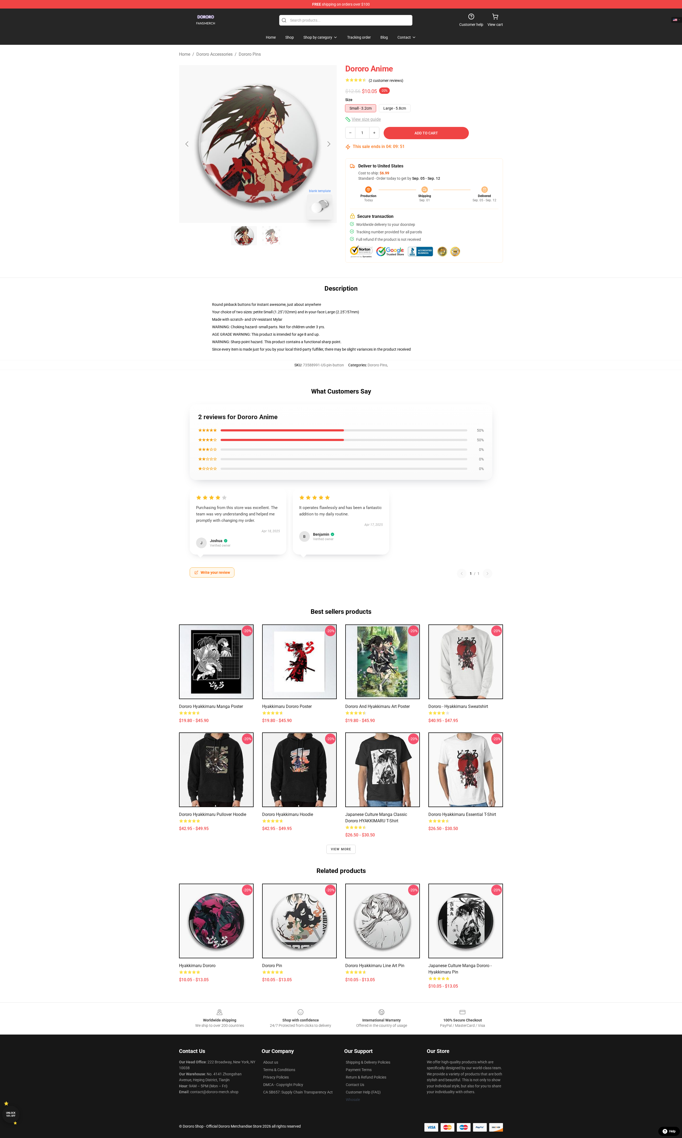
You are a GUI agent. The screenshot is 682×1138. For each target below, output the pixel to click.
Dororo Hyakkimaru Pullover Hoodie (212, 814)
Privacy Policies (276, 1077)
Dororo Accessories (214, 54)
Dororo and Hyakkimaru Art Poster (377, 706)
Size (348, 100)
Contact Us (355, 1085)
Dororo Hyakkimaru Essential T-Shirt (462, 814)
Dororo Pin (272, 965)
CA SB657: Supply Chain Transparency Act (298, 1092)
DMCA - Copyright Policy (283, 1085)
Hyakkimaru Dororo (197, 965)
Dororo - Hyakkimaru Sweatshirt (458, 706)
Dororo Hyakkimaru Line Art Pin (374, 965)
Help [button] (672, 1131)
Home (184, 54)
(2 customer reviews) (386, 80)
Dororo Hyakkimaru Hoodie (287, 814)
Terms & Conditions (279, 1070)
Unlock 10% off (10, 1114)
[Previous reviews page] (461, 573)
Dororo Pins (250, 54)
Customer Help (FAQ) (363, 1092)
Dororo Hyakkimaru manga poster (211, 706)
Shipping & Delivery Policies (368, 1062)
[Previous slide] (187, 144)
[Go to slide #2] (272, 235)
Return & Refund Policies (366, 1077)
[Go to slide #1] (244, 235)
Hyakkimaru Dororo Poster (287, 706)
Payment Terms (359, 1070)
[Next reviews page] (487, 573)
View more (341, 849)
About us (270, 1062)
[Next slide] (328, 144)
